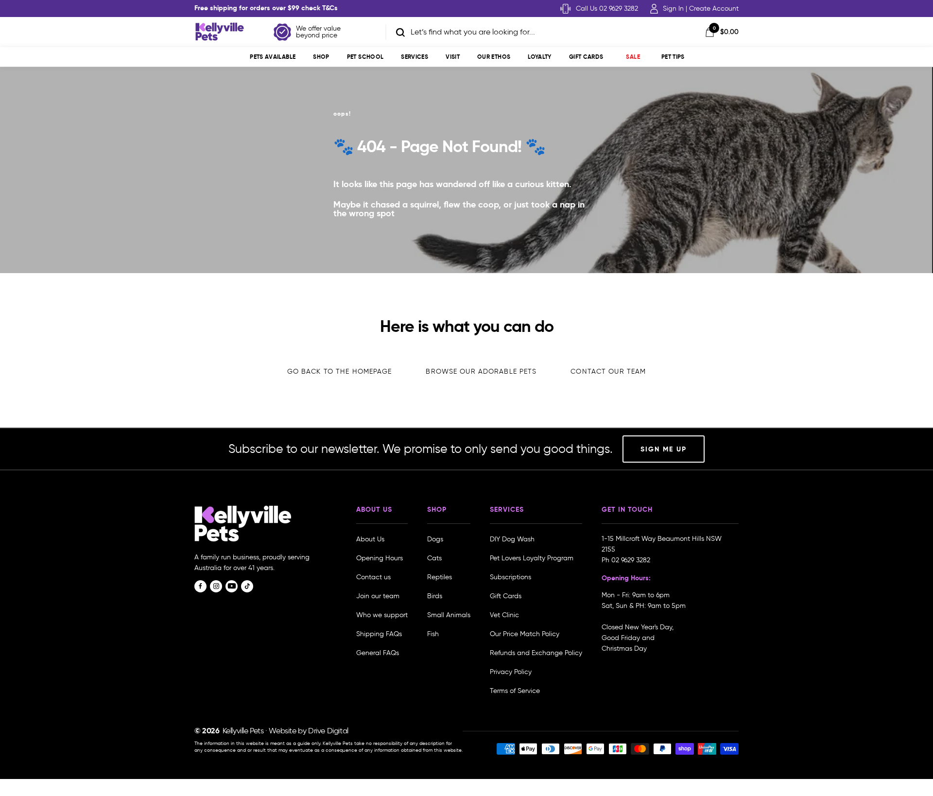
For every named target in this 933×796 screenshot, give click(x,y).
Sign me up (663, 449)
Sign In (673, 8)
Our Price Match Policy (524, 634)
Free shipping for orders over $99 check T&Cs (266, 7)
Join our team (377, 596)
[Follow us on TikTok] (247, 586)
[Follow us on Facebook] (200, 586)
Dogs (435, 539)
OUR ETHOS (493, 56)
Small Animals (448, 615)
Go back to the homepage (339, 371)
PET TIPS (673, 56)
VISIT (453, 56)
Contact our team (608, 371)
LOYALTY (540, 56)
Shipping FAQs (379, 634)
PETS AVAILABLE (272, 56)
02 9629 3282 (630, 560)
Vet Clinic (504, 615)
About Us (370, 539)
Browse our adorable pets (481, 371)
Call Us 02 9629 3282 (607, 8)
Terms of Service (515, 691)
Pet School (365, 56)
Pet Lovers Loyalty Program (531, 558)
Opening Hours (379, 558)
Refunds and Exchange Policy (536, 653)
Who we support (382, 615)
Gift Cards (586, 56)
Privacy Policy (511, 672)
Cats (434, 558)
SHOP (321, 56)
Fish (433, 634)
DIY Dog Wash (512, 539)
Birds (434, 596)
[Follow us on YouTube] (231, 586)
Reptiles (439, 577)
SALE (632, 56)
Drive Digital (328, 730)
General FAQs (377, 653)
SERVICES (414, 56)
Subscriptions (510, 577)
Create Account (714, 8)
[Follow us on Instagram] (216, 586)
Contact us (373, 577)
